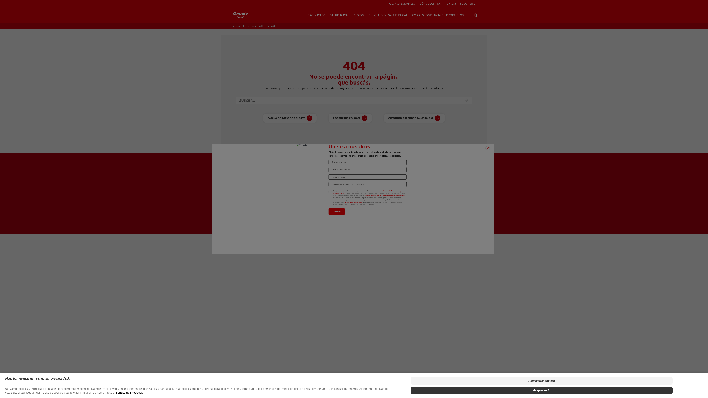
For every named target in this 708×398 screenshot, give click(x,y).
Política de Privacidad (129, 392)
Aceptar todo (541, 390)
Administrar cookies (541, 380)
